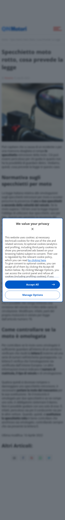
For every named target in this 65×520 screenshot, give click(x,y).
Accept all (32, 284)
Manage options (32, 294)
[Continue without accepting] (32, 229)
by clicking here (37, 260)
